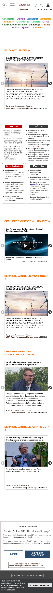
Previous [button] (3, 83)
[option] (26, 83)
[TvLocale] (24, 4)
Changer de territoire (44, 9)
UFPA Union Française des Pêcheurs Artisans (23, 108)
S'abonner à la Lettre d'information (27, 575)
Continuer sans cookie (37, 554)
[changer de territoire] (35, 5)
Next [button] (50, 83)
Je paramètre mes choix (39, 585)
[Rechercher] (41, 5)
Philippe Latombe (18, 412)
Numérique (35, 24)
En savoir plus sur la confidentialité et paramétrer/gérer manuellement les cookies (27, 565)
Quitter (13, 554)
